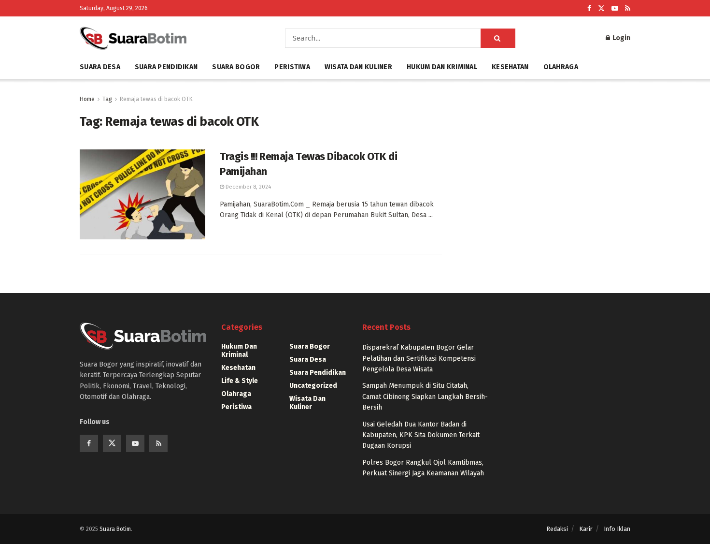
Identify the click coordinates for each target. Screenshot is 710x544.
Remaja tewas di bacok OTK (156, 99)
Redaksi (557, 528)
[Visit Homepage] (169, 38)
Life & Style (239, 381)
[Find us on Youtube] (614, 8)
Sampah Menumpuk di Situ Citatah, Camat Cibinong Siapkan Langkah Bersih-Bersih (425, 397)
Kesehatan (510, 67)
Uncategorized (313, 386)
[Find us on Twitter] (601, 8)
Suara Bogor (236, 67)
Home (87, 99)
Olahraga (560, 67)
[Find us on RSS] (627, 8)
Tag (107, 99)
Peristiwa (292, 67)
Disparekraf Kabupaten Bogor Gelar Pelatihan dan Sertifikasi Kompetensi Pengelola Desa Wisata (419, 358)
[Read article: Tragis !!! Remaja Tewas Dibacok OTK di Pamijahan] (142, 194)
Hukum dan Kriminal (442, 67)
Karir (586, 528)
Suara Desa (100, 67)
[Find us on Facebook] (589, 8)
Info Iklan (617, 528)
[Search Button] (498, 38)
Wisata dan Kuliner (358, 67)
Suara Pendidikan (166, 67)
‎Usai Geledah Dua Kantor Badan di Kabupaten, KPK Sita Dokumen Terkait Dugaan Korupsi (421, 435)
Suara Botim (115, 529)
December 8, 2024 (247, 187)
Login (620, 38)
